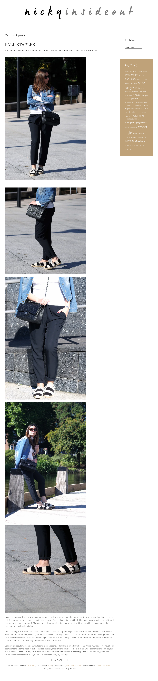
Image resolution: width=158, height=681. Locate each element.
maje (127, 108)
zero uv (128, 149)
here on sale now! (102, 665)
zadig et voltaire (131, 145)
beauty (141, 75)
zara (141, 145)
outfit (140, 112)
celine (135, 83)
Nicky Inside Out (23, 51)
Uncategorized (76, 51)
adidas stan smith (140, 71)
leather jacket (137, 105)
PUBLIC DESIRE (138, 116)
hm (136, 98)
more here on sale (73, 665)
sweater (141, 133)
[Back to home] (79, 12)
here (50, 665)
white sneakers (136, 140)
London (145, 105)
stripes (135, 133)
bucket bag (129, 83)
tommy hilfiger (130, 137)
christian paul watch (139, 92)
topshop (138, 137)
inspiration (130, 101)
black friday (130, 78)
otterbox (133, 112)
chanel (141, 88)
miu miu (132, 109)
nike (126, 112)
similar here (30, 665)
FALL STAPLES (20, 45)
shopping (130, 122)
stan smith (133, 128)
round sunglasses (132, 119)
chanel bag (128, 92)
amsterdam (131, 75)
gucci (133, 98)
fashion (127, 99)
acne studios (128, 71)
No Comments (90, 51)
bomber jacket (142, 79)
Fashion (64, 51)
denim (137, 95)
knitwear (139, 102)
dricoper (144, 95)
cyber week (129, 95)
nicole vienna (141, 108)
